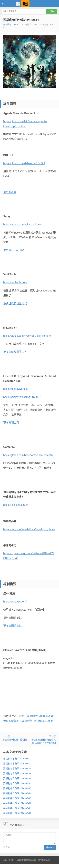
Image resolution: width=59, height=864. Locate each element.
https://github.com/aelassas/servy (22, 224)
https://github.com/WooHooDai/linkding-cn (27, 335)
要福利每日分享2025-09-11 (21, 20)
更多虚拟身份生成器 (15, 303)
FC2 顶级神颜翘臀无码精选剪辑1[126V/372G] (44, 741)
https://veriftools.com (15, 282)
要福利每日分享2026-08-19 (17, 773)
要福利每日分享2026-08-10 (17, 813)
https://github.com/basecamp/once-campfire (28, 455)
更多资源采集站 (12, 625)
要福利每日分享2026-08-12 (17, 803)
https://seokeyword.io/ (15, 389)
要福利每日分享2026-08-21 (17, 763)
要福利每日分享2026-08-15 (17, 788)
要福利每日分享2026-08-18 (17, 778)
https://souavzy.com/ (15, 601)
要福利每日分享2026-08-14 (17, 793)
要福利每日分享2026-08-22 (17, 758)
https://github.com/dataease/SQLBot (24, 163)
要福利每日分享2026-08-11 (17, 808)
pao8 (16, 24)
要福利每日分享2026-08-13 (17, 798)
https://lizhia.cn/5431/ (15, 505)
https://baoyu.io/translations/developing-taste (29, 529)
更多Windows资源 (14, 250)
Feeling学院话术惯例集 (15, 739)
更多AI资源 (9, 192)
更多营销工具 (11, 422)
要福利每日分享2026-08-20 (17, 768)
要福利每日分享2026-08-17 (17, 783)
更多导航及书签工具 (15, 352)
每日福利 (7, 24)
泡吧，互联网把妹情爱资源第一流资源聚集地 (29, 3)
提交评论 (50, 847)
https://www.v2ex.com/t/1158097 (22, 397)
